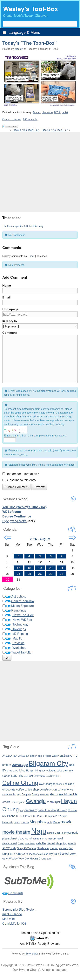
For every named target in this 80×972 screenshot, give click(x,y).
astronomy (68, 755)
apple (41, 755)
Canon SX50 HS (12, 776)
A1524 (13, 755)
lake (65, 816)
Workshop (19, 647)
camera (68, 770)
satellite (41, 843)
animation (31, 755)
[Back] (7, 537)
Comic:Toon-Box (11, 119)
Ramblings (18, 610)
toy (51, 854)
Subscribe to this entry (21, 480)
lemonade (7, 822)
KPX (58, 815)
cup (19, 794)
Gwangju (36, 800)
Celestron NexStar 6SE (47, 776)
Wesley (19, 49)
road (21, 843)
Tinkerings (18, 629)
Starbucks (43, 848)
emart (6, 802)
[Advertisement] (40, 172)
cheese (60, 784)
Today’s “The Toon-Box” (29, 42)
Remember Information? (22, 473)
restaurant (9, 843)
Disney (35, 794)
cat (31, 776)
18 (29, 567)
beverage (20, 764)
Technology (20, 624)
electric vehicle (68, 794)
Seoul (51, 843)
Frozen (14, 802)
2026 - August (40, 539)
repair (60, 838)
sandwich (30, 843)
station (54, 848)
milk (49, 822)
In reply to (9, 321)
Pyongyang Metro (14, 521)
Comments (15, 893)
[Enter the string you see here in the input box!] (15, 430)
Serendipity (31, 953)
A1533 (21, 755)
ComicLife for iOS (14, 923)
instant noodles (47, 810)
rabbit (65, 112)
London (25, 822)
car (26, 775)
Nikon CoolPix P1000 (59, 832)
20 (50, 567)
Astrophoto (18, 596)
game (22, 802)
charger (50, 784)
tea (23, 854)
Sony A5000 (24, 848)
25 (29, 573)
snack (72, 843)
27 (50, 573)
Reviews (18, 643)
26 (40, 573)
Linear (31, 256)
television (42, 854)
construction (48, 789)
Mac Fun (18, 638)
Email (6, 297)
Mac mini (8, 918)
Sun (71, 848)
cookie (12, 794)
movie (67, 821)
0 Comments (30, 119)
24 (18, 573)
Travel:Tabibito (21, 652)
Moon (56, 822)
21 (61, 567)
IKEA (57, 112)
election (44, 794)
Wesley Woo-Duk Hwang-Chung (27, 858)
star (33, 848)
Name (6, 285)
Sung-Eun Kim (11, 854)
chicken (69, 784)
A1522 (6, 755)
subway (63, 848)
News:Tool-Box (23, 615)
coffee (20, 789)
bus (44, 770)
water (5, 858)
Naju (38, 830)
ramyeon (50, 838)
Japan (51, 816)
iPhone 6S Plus (33, 816)
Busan (36, 112)
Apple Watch (52, 755)
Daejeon (26, 794)
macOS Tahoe (12, 914)
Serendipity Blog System (19, 909)
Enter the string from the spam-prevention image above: (35, 435)
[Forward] (72, 537)
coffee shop (32, 789)
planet (13, 838)
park (75, 832)
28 (61, 573)
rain (34, 838)
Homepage (10, 309)
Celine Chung (20, 782)
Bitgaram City (48, 763)
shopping (61, 843)
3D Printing (20, 633)
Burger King (33, 770)
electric (54, 794)
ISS (45, 816)
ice (21, 810)
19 (40, 567)
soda (13, 848)
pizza (5, 838)
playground (25, 838)
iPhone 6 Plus (15, 816)
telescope (31, 854)
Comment (9, 332)
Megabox (38, 821)
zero (49, 858)
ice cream (30, 810)
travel (64, 853)
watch (73, 854)
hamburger (53, 802)
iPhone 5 (62, 810)
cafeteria (51, 770)
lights (17, 822)
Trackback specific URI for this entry (22, 226)
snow (6, 848)
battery (6, 765)
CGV (42, 784)
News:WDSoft (22, 619)
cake (59, 770)
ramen (40, 838)
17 (18, 567)
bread (10, 770)
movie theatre (16, 831)
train (56, 854)
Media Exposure (22, 605)
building (20, 770)
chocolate (47, 112)
